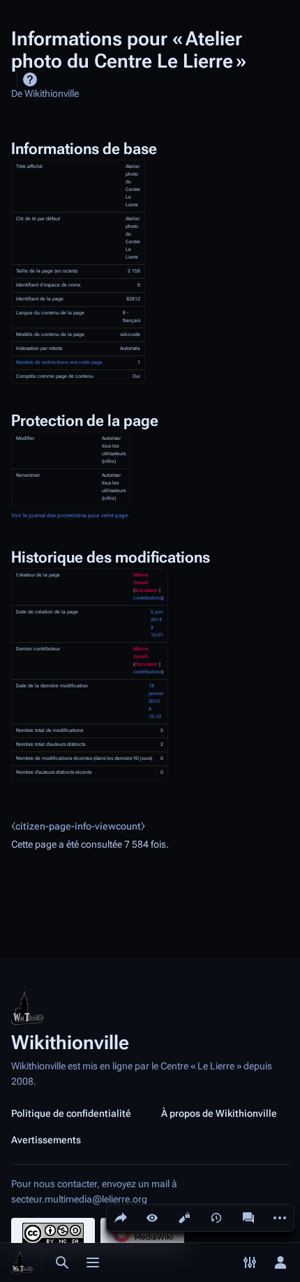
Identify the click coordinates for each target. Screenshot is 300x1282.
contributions (147, 598)
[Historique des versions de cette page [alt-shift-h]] (216, 1218)
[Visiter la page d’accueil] (22, 1262)
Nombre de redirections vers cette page (59, 362)
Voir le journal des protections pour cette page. (70, 515)
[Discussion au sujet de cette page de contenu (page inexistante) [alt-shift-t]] (248, 1218)
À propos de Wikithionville (219, 1113)
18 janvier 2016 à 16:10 (156, 701)
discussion (146, 590)
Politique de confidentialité (71, 1113)
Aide (30, 79)
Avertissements (46, 1139)
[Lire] (152, 1218)
